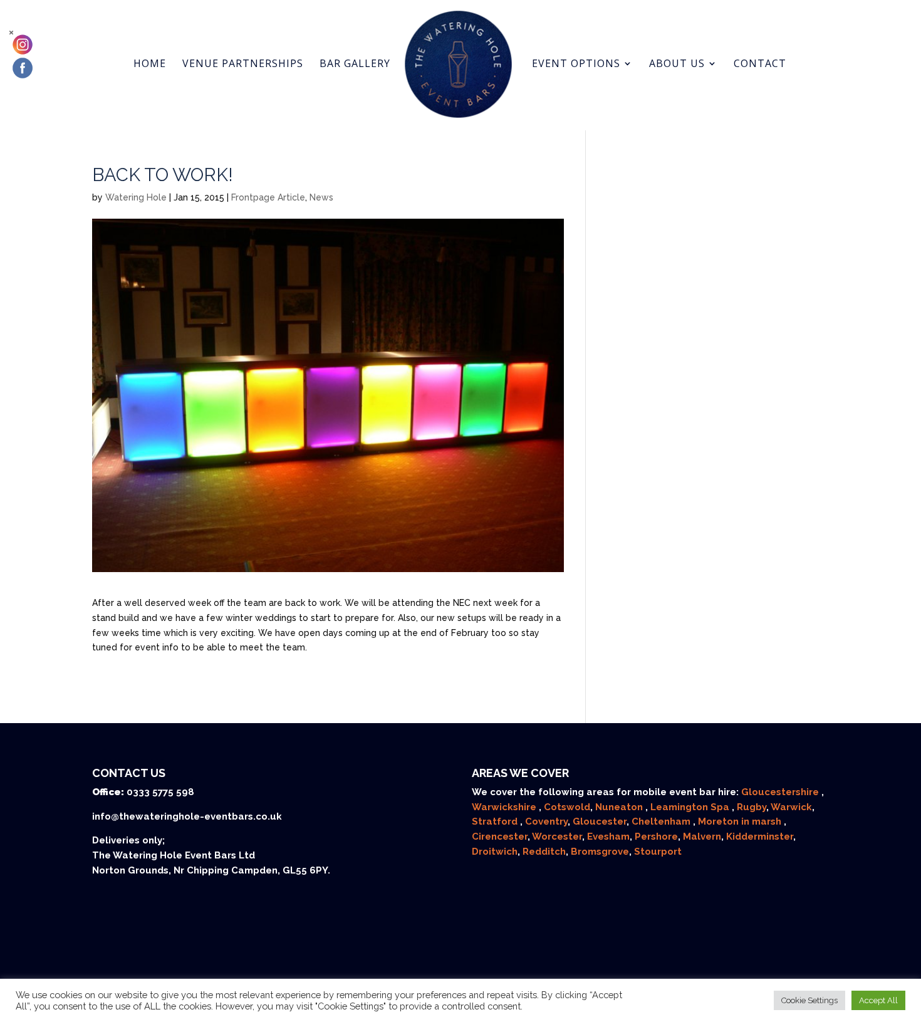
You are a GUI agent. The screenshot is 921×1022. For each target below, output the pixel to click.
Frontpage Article (268, 197)
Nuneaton (620, 807)
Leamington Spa (691, 807)
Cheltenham (662, 821)
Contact (760, 64)
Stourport (658, 851)
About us (677, 64)
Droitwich (495, 851)
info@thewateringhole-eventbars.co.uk (187, 816)
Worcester (557, 836)
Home (149, 64)
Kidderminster (759, 836)
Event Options (576, 64)
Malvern (702, 836)
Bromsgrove (600, 851)
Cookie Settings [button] (809, 1000)
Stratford (496, 821)
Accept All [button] (878, 1000)
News (321, 197)
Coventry (546, 821)
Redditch (544, 851)
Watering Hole (136, 197)
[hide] (11, 32)
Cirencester (500, 836)
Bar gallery (355, 64)
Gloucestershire (781, 792)
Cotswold (567, 807)
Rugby (751, 807)
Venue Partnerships (242, 64)
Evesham (608, 836)
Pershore (656, 836)
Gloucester (600, 821)
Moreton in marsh (741, 821)
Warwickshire (505, 807)
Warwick (791, 807)
